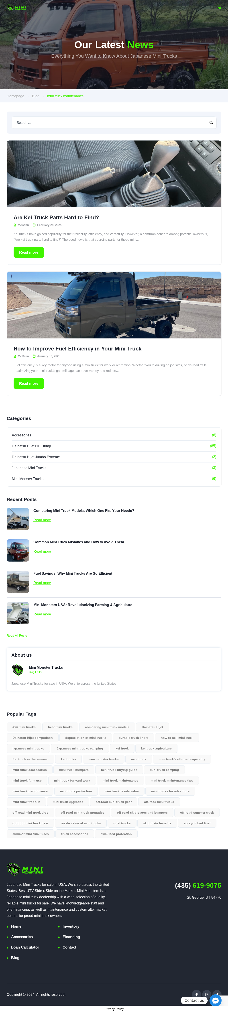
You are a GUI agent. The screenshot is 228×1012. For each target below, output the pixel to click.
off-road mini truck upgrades (82, 812)
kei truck (122, 748)
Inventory (71, 926)
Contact (69, 947)
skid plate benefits (157, 823)
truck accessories (74, 834)
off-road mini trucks (159, 802)
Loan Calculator (25, 947)
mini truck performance (30, 791)
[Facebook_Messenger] (216, 1000)
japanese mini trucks (28, 748)
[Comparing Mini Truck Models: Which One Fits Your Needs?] (18, 519)
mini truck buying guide (119, 770)
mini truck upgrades (68, 802)
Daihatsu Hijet (152, 727)
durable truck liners (133, 737)
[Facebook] (196, 994)
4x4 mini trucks (24, 727)
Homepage (15, 96)
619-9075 (198, 885)
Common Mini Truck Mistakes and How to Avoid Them (78, 542)
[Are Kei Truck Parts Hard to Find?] (114, 173)
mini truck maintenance (120, 780)
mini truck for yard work (72, 780)
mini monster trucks (103, 759)
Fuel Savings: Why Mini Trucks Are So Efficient (72, 573)
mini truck (138, 759)
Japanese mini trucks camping (80, 748)
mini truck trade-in (26, 802)
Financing (71, 937)
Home (16, 926)
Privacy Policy (114, 1009)
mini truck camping (164, 770)
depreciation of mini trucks (85, 737)
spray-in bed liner (197, 823)
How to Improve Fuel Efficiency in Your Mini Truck (77, 349)
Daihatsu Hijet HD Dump (31, 446)
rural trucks (122, 823)
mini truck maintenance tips (172, 780)
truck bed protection (116, 834)
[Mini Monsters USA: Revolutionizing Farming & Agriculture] (18, 613)
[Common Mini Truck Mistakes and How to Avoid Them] (18, 550)
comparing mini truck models (107, 727)
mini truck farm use (27, 780)
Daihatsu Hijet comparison (32, 737)
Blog (35, 96)
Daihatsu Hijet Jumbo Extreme (36, 457)
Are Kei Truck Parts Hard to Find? (56, 217)
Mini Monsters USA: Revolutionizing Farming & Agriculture (82, 605)
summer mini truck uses (30, 834)
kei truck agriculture (156, 748)
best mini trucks (60, 727)
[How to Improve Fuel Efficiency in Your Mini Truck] (114, 305)
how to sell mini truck (177, 737)
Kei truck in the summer (30, 759)
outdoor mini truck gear (30, 823)
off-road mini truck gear (114, 802)
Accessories (21, 435)
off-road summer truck (197, 812)
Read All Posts (17, 635)
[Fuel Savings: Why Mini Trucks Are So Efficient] (18, 582)
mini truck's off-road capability (182, 759)
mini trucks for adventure (170, 791)
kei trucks (68, 759)
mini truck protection (76, 791)
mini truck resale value (121, 791)
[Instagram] (206, 994)
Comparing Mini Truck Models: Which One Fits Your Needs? (83, 511)
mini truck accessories (29, 770)
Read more (28, 252)
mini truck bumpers (74, 770)
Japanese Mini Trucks (29, 468)
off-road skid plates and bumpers (142, 812)
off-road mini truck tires (30, 812)
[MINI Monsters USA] (16, 7)
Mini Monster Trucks (27, 479)
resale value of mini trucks (81, 823)
